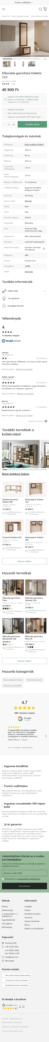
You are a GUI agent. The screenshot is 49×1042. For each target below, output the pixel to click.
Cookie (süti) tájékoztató (12, 1031)
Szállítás (28, 906)
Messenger (9, 961)
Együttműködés (8, 920)
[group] (24, 732)
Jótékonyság (7, 910)
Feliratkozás (24, 886)
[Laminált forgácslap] (43, 242)
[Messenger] (45, 1019)
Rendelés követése (33, 914)
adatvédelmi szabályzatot (29, 879)
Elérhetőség (7, 927)
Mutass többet (24, 561)
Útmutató (29, 272)
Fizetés (28, 910)
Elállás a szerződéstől (34, 928)
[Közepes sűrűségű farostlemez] (44, 248)
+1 (12, 608)
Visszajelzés (7, 923)
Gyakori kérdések (32, 921)
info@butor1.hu (11, 957)
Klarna (27, 925)
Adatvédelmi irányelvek (12, 1022)
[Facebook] (31, 1019)
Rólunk (5, 906)
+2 (12, 644)
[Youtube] (40, 1019)
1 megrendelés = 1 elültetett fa (10, 915)
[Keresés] (40, 9)
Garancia (28, 917)
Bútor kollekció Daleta (34, 144)
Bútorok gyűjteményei (20, 16)
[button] (24, 2)
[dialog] (26, 99)
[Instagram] (36, 1019)
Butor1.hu (5, 16)
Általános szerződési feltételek (15, 1027)
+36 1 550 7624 (11, 947)
